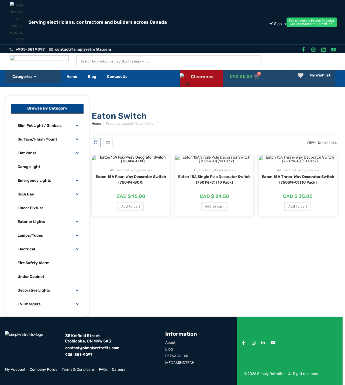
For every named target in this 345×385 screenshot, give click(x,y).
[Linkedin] (323, 49)
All (334, 143)
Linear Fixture (30, 208)
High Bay (26, 194)
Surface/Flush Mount (37, 139)
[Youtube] (333, 49)
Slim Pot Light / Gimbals (40, 125)
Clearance (202, 76)
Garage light (29, 166)
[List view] (108, 142)
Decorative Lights (34, 290)
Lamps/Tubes (30, 235)
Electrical (26, 249)
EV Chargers (29, 304)
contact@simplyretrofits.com (92, 348)
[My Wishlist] (300, 75)
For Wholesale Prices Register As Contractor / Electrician (311, 22)
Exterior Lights (31, 221)
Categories (22, 76)
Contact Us (117, 76)
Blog (92, 76)
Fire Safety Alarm (34, 263)
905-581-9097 (78, 354)
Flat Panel (27, 153)
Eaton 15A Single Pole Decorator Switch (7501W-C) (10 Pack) (214, 179)
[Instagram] (313, 49)
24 (326, 143)
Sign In (279, 24)
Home (72, 76)
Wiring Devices (141, 170)
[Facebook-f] (303, 49)
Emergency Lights (34, 180)
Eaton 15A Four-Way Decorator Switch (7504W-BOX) (131, 179)
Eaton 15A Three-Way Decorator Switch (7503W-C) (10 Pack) (298, 179)
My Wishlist (320, 75)
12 (319, 143)
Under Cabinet (31, 276)
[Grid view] (96, 142)
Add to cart (130, 206)
